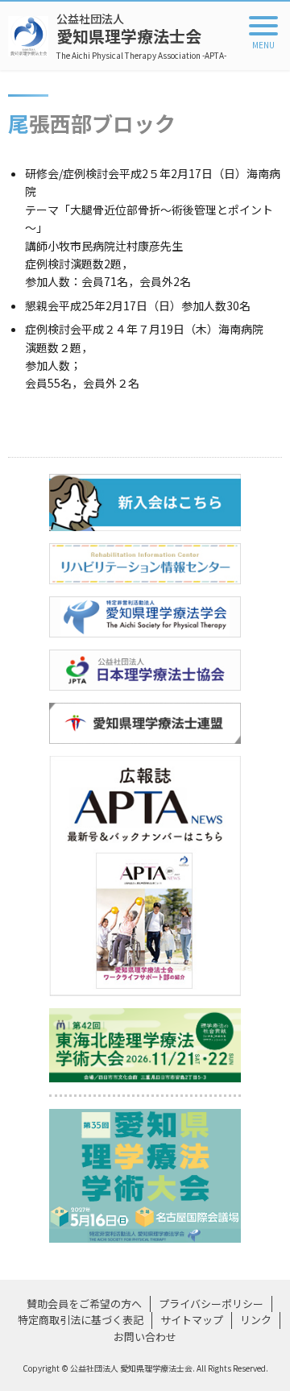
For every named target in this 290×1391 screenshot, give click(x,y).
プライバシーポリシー (211, 1303)
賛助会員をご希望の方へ (84, 1303)
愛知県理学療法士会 (141, 35)
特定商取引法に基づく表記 (80, 1319)
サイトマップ (191, 1319)
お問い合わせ (145, 1336)
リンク (255, 1319)
